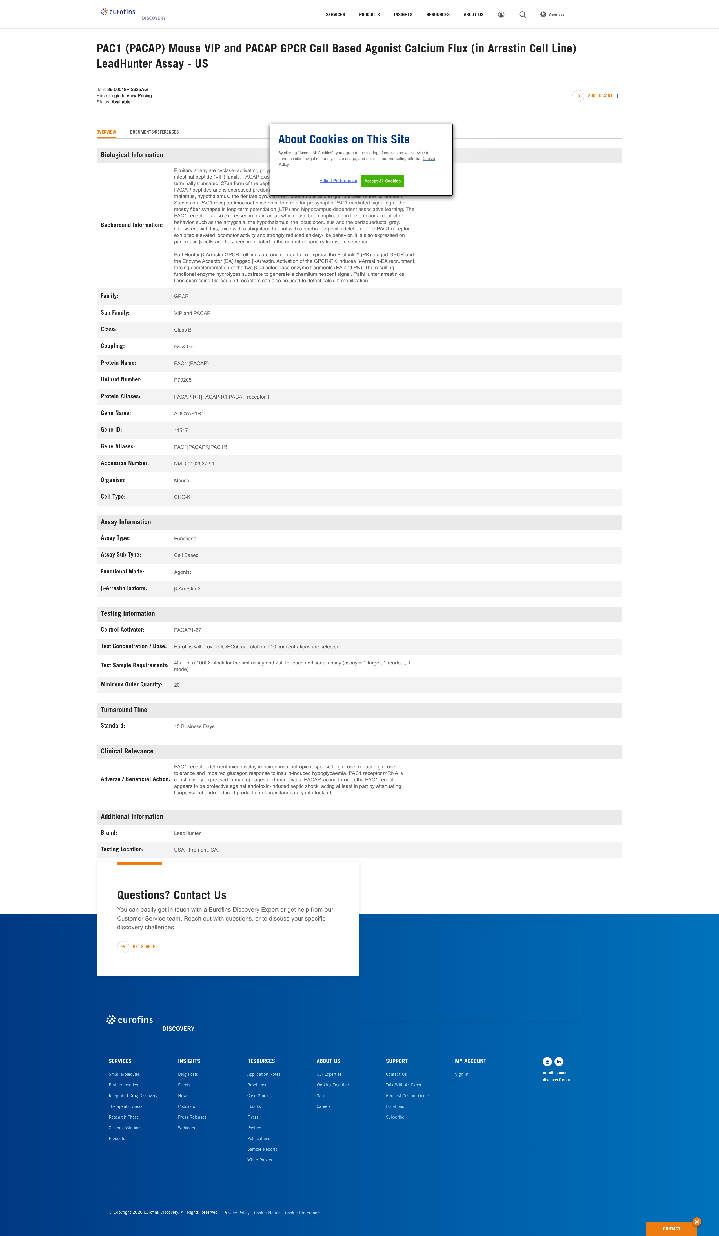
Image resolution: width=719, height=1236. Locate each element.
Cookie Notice (267, 1213)
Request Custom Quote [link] (407, 1096)
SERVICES (120, 1062)
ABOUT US (328, 1062)
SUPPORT (397, 1062)
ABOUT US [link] (473, 15)
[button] (697, 1218)
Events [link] (184, 1085)
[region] (361, 160)
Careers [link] (324, 1107)
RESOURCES (261, 1062)
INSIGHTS (189, 1062)
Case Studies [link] (259, 1096)
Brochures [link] (256, 1085)
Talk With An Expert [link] (404, 1085)
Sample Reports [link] (262, 1150)
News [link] (183, 1096)
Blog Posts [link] (188, 1075)
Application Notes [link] (264, 1075)
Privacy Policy (236, 1213)
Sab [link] (320, 1096)
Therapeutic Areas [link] (126, 1107)
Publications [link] (258, 1139)
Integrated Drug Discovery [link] (133, 1096)
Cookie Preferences (303, 1213)
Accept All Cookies (383, 181)
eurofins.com (555, 1073)
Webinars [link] (186, 1128)
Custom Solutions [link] (125, 1128)
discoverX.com (556, 1080)
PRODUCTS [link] (369, 15)
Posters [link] (254, 1128)
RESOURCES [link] (438, 15)
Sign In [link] (461, 1075)
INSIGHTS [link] (403, 15)
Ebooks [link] (254, 1107)
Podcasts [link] (186, 1107)
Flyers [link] (252, 1117)
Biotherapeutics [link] (123, 1085)
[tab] (106, 132)
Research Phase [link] (124, 1117)
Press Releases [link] (192, 1117)
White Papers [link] (259, 1160)
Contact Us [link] (396, 1075)
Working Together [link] (333, 1085)
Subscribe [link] (395, 1117)
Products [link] (117, 1139)
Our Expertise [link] (329, 1075)
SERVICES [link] (335, 15)
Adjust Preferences (338, 180)
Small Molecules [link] (124, 1075)
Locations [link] (395, 1107)
